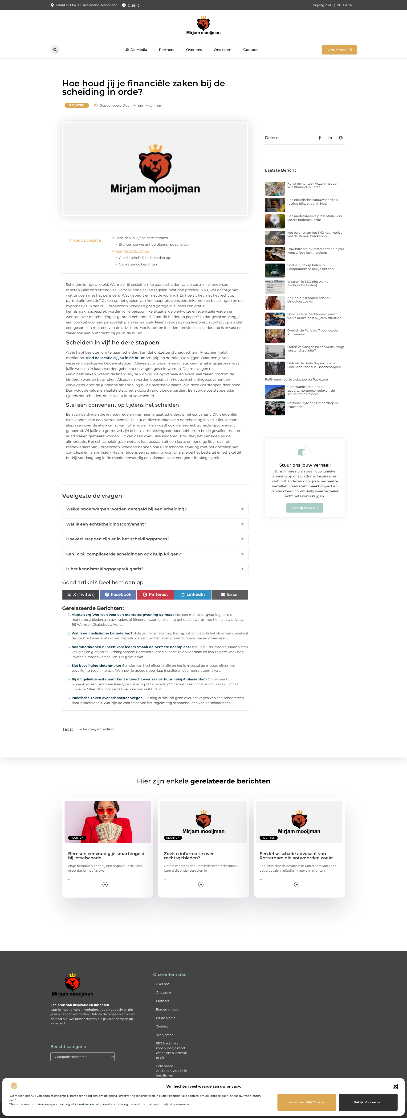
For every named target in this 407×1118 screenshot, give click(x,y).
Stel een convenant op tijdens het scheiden (154, 244)
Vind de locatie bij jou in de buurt (115, 358)
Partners (166, 49)
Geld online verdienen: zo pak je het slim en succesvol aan (171, 1073)
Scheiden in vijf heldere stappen (142, 238)
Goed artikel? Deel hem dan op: (145, 258)
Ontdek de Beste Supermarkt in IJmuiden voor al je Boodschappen (314, 365)
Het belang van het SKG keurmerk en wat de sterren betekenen (316, 234)
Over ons (194, 49)
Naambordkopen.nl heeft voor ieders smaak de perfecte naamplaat (130, 647)
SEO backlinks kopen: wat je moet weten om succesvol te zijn (171, 1050)
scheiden (87, 729)
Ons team (223, 49)
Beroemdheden (168, 1009)
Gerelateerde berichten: (138, 264)
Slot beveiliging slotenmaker (96, 665)
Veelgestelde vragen (132, 251)
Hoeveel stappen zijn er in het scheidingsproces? (155, 539)
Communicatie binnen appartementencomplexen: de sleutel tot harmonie (311, 390)
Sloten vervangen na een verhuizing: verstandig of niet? (315, 348)
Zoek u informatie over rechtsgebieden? (189, 856)
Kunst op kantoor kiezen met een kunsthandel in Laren (312, 185)
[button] (395, 1086)
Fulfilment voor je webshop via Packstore (296, 379)
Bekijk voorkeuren (368, 1102)
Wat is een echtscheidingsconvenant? (155, 524)
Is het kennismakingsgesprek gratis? (155, 569)
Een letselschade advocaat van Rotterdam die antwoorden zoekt (296, 856)
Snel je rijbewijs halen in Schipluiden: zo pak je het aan (310, 267)
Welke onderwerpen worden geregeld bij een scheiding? (155, 509)
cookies (83, 1104)
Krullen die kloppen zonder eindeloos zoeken (308, 299)
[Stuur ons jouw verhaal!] (305, 450)
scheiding (105, 729)
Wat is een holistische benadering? (102, 633)
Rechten (77, 105)
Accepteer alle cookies (307, 1102)
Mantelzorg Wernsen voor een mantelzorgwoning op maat (123, 615)
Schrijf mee (164, 1035)
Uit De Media (135, 49)
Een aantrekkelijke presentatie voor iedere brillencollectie (314, 218)
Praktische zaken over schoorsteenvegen (107, 698)
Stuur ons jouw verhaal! (305, 465)
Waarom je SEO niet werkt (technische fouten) (307, 283)
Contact (250, 49)
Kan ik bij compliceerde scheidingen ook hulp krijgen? (155, 554)
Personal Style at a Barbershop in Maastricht (312, 405)
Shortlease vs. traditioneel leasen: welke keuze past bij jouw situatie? (314, 316)
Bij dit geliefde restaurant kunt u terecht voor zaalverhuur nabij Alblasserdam (139, 679)
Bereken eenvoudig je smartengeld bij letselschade (106, 856)
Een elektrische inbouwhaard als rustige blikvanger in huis (312, 201)
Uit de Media (165, 1018)
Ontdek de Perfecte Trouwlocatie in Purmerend (314, 332)
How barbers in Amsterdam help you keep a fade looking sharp (315, 250)
